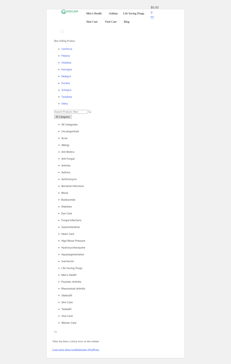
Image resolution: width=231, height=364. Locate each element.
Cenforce (66, 48)
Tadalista (66, 96)
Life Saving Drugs (133, 13)
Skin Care (92, 21)
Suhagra (66, 89)
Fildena (65, 55)
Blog (126, 21)
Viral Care (111, 21)
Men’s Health (94, 13)
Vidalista (66, 62)
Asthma (113, 13)
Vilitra (64, 103)
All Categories (63, 117)
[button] (95, 13)
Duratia (65, 83)
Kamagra (66, 69)
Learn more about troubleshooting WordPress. (75, 349)
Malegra (66, 76)
